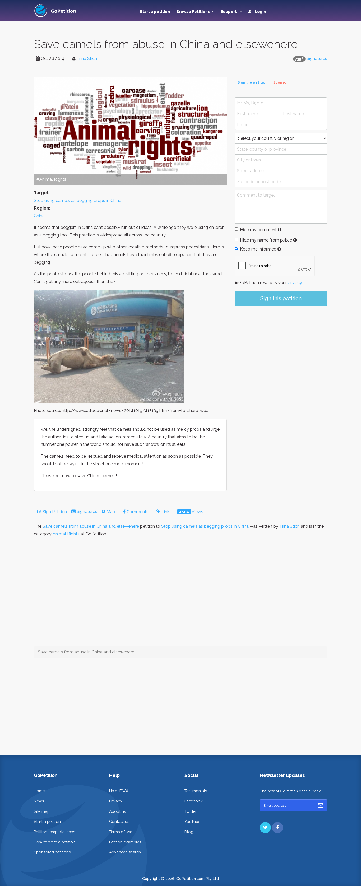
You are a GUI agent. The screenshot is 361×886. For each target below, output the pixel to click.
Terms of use (120, 831)
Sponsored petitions (52, 852)
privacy (295, 282)
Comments (137, 511)
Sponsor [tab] (280, 82)
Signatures (317, 58)
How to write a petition (54, 842)
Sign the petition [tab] (252, 82)
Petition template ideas (54, 831)
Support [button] (229, 12)
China (39, 215)
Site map (42, 811)
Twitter (190, 811)
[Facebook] (277, 827)
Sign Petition (54, 511)
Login (260, 12)
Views (191, 511)
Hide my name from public (266, 240)
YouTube (192, 821)
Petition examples (125, 842)
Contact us (119, 821)
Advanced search (125, 852)
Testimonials (195, 790)
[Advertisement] (281, 354)
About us (117, 811)
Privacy (115, 801)
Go (320, 805)
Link (164, 511)
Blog (188, 831)
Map (110, 511)
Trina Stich (87, 58)
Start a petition (155, 12)
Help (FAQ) (118, 790)
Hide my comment (258, 229)
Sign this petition (281, 298)
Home (39, 790)
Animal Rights (66, 533)
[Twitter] (265, 827)
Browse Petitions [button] (193, 12)
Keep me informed (258, 249)
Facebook (193, 801)
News (39, 801)
